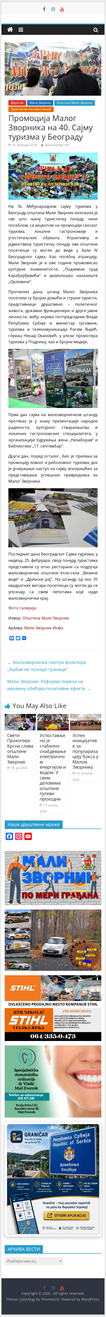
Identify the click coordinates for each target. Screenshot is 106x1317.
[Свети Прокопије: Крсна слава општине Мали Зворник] (20, 717)
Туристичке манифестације (31, 109)
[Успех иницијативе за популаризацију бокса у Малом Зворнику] (85, 717)
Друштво (17, 103)
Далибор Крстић (57, 145)
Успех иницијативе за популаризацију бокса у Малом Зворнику (85, 751)
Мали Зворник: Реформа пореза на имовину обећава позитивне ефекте (49, 684)
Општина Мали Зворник (74, 103)
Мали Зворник (40, 103)
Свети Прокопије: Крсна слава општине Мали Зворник (20, 748)
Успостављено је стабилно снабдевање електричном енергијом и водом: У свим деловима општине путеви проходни (53, 767)
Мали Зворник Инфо (43, 628)
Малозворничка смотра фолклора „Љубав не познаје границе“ (46, 665)
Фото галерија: (22, 608)
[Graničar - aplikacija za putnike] (53, 1179)
